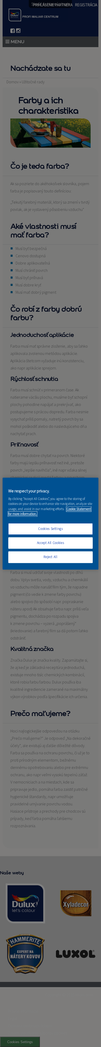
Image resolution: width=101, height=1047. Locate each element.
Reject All (50, 557)
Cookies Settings (50, 528)
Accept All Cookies (50, 543)
